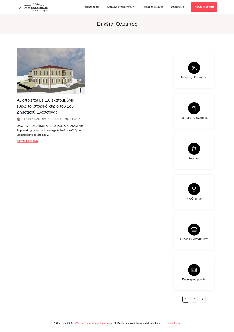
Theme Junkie (173, 323)
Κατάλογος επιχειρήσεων (120, 6)
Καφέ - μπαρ (194, 198)
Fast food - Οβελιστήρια (194, 117)
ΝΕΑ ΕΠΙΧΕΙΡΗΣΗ (204, 6)
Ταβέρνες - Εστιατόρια (194, 77)
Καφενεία (194, 158)
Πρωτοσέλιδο (92, 6)
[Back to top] (230, 328)
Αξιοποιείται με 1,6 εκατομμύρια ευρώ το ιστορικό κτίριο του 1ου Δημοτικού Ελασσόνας (45, 106)
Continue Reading (27, 141)
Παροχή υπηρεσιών (194, 279)
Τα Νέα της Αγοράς (153, 6)
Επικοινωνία (177, 6)
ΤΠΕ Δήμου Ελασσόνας (34, 119)
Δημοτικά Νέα (72, 119)
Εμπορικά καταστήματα (194, 239)
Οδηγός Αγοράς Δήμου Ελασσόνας (93, 323)
